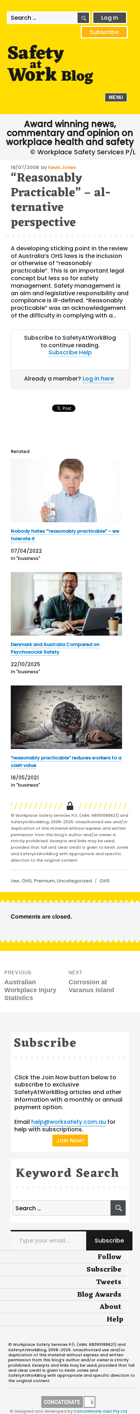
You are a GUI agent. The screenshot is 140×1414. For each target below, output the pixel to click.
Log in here (98, 378)
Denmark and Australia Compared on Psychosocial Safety (55, 648)
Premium (44, 880)
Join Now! (70, 1140)
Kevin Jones (62, 167)
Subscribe (104, 32)
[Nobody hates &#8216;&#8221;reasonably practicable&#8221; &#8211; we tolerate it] (66, 490)
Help (85, 352)
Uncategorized (74, 880)
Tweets (108, 1282)
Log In (109, 18)
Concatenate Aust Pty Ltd (100, 1411)
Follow (109, 1257)
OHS (27, 880)
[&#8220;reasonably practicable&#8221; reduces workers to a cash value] (66, 717)
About (110, 1307)
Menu (116, 97)
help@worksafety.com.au (68, 1122)
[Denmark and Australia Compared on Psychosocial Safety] (66, 604)
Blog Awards (99, 1294)
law (15, 880)
